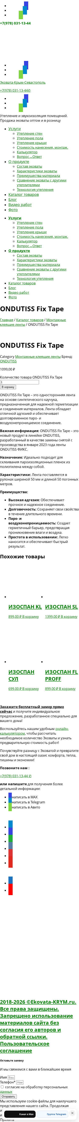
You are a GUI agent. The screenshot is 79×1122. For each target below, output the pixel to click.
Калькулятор (27, 152)
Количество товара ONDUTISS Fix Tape (31, 377)
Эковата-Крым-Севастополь (23, 82)
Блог (12, 199)
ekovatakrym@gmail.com (30, 963)
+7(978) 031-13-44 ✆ (15, 776)
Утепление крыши (32, 142)
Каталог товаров (23, 194)
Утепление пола (30, 138)
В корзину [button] (30, 616)
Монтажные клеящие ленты (38, 356)
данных (6, 1091)
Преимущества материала (38, 175)
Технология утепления (35, 189)
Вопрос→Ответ (29, 156)
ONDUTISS (8, 361)
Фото (13, 209)
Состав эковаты (29, 166)
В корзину (8, 387)
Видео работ (20, 204)
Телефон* (8, 1082)
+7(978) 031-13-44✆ (15, 90)
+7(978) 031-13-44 (15, 23)
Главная (6, 320)
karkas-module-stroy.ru (18, 908)
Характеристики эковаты (37, 171)
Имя (4, 1077)
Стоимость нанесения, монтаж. (42, 147)
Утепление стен (29, 133)
